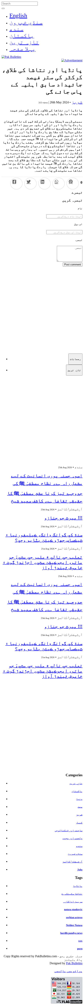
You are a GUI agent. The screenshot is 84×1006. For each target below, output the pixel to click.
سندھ (16, 29)
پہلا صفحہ (22, 48)
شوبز (76, 101)
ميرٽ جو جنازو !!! (63, 517)
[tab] (75, 359)
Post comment (72, 264)
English (18, 15)
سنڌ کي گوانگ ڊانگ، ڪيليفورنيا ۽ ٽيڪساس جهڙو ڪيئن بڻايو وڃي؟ (43, 537)
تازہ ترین (24, 42)
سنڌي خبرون (26, 22)
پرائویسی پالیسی (68, 971)
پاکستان (21, 35)
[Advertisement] (42, 308)
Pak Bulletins (74, 963)
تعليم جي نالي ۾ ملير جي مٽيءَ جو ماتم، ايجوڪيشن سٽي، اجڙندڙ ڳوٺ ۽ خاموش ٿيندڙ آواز (42, 562)
